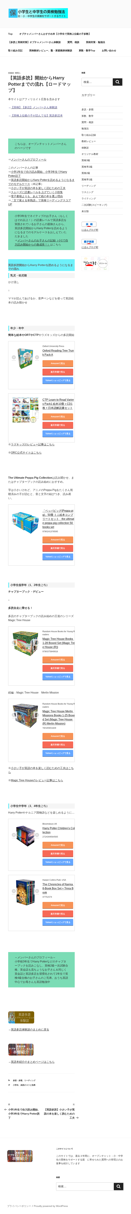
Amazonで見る (58, 363)
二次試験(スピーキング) (94, 204)
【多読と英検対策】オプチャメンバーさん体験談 (34, 42)
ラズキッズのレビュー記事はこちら (33, 444)
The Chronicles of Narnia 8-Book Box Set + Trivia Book (58, 888)
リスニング (87, 192)
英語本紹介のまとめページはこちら (33, 1061)
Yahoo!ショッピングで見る (57, 380)
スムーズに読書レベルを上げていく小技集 (37, 192)
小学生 (16, 1085)
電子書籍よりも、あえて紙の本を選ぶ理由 (37, 196)
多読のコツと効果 (27, 1085)
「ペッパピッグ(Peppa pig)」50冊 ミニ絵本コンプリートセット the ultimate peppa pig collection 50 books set (58, 518)
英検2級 (86, 173)
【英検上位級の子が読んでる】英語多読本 (37, 115)
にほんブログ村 (90, 229)
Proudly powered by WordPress (51, 1206)
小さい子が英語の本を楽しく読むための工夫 (38, 188)
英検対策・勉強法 (95, 42)
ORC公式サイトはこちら (26, 452)
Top (10, 33)
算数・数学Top (87, 50)
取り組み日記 (15, 50)
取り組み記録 (89, 135)
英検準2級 (87, 166)
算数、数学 (87, 116)
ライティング (89, 198)
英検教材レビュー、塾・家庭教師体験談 (50, 50)
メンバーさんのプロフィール (28, 159)
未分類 (85, 211)
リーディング (29, 1080)
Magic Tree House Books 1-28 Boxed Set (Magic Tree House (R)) (58, 642)
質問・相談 (87, 122)
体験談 (85, 147)
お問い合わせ (109, 50)
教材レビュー (89, 141)
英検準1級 (87, 179)
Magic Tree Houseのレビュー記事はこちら (37, 780)
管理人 (18, 73)
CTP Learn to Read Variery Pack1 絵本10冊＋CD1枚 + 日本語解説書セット (58, 403)
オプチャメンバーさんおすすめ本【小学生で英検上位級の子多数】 (55, 33)
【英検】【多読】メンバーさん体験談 (34, 107)
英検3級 (86, 160)
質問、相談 (73, 42)
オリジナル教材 (90, 154)
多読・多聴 (17, 1080)
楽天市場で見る (58, 372)
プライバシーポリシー (19, 1206)
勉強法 (85, 128)
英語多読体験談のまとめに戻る (30, 1029)
